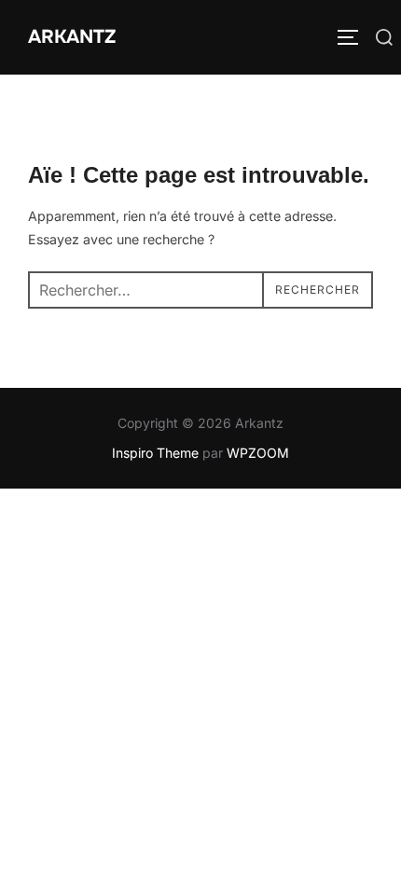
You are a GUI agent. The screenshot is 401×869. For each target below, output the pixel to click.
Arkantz (72, 36)
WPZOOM (258, 453)
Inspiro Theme (155, 453)
